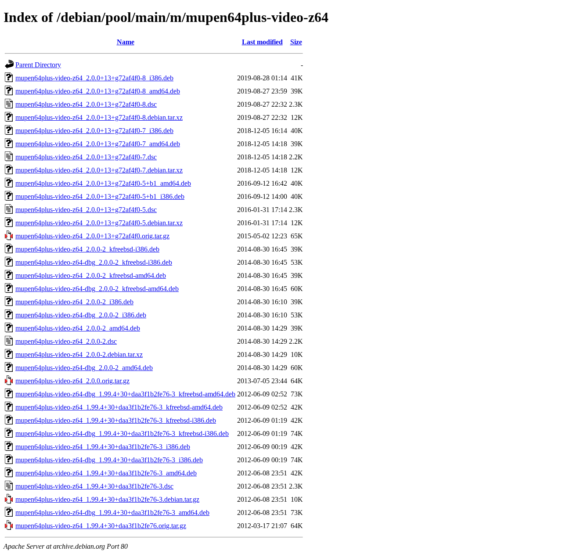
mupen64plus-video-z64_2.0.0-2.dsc (66, 341)
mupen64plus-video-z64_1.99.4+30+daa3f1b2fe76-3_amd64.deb (106, 473)
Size (296, 42)
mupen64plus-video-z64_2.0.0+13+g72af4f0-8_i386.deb (94, 78)
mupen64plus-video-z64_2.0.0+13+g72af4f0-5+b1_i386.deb (99, 196)
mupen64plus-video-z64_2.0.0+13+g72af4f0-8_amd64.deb (97, 91)
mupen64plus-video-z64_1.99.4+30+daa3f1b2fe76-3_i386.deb (102, 446)
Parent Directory (38, 64)
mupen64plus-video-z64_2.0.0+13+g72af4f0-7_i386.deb (94, 130)
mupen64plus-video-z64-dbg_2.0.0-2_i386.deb (80, 315)
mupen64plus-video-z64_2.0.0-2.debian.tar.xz (79, 354)
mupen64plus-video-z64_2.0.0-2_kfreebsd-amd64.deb (90, 275)
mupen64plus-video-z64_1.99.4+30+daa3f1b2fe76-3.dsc (94, 486)
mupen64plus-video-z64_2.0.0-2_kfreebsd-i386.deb (87, 249)
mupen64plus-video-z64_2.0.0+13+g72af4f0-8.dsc (86, 104)
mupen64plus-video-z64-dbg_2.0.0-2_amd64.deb (84, 367)
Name (125, 42)
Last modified (262, 42)
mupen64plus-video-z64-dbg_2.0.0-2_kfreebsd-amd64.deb (97, 288)
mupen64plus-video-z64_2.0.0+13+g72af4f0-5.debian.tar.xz (99, 223)
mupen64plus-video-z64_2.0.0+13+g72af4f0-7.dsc (86, 157)
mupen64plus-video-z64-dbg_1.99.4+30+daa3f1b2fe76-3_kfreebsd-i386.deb (122, 433)
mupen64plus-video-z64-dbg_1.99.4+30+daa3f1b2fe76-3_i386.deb (109, 460)
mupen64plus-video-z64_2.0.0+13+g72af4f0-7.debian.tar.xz (99, 170)
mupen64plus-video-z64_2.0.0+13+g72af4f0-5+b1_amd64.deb (103, 183)
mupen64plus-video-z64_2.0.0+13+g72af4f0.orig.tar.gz (92, 236)
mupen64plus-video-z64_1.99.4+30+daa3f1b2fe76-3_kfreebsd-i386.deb (115, 420)
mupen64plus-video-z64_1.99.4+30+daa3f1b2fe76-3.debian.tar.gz (107, 499)
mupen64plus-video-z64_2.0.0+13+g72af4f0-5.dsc (86, 209)
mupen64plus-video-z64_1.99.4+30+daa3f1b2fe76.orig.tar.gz (100, 525)
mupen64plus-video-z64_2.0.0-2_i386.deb (74, 302)
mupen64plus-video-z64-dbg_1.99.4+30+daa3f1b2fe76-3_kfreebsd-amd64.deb (125, 394)
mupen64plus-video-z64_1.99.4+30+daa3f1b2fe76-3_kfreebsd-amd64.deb (119, 407)
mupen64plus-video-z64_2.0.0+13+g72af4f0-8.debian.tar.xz (99, 117)
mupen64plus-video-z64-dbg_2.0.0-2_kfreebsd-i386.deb (93, 262)
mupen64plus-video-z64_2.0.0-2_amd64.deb (77, 328)
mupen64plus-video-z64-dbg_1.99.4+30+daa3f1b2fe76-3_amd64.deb (112, 512)
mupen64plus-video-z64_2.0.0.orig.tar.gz (72, 381)
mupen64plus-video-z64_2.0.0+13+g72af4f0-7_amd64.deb (97, 143)
